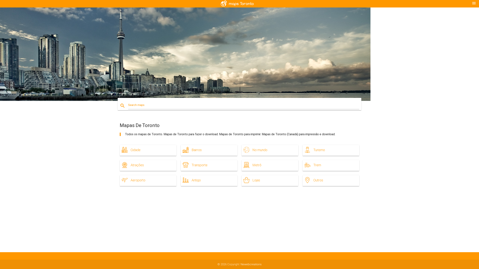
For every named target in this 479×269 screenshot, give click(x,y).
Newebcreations (251, 264)
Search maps (136, 105)
